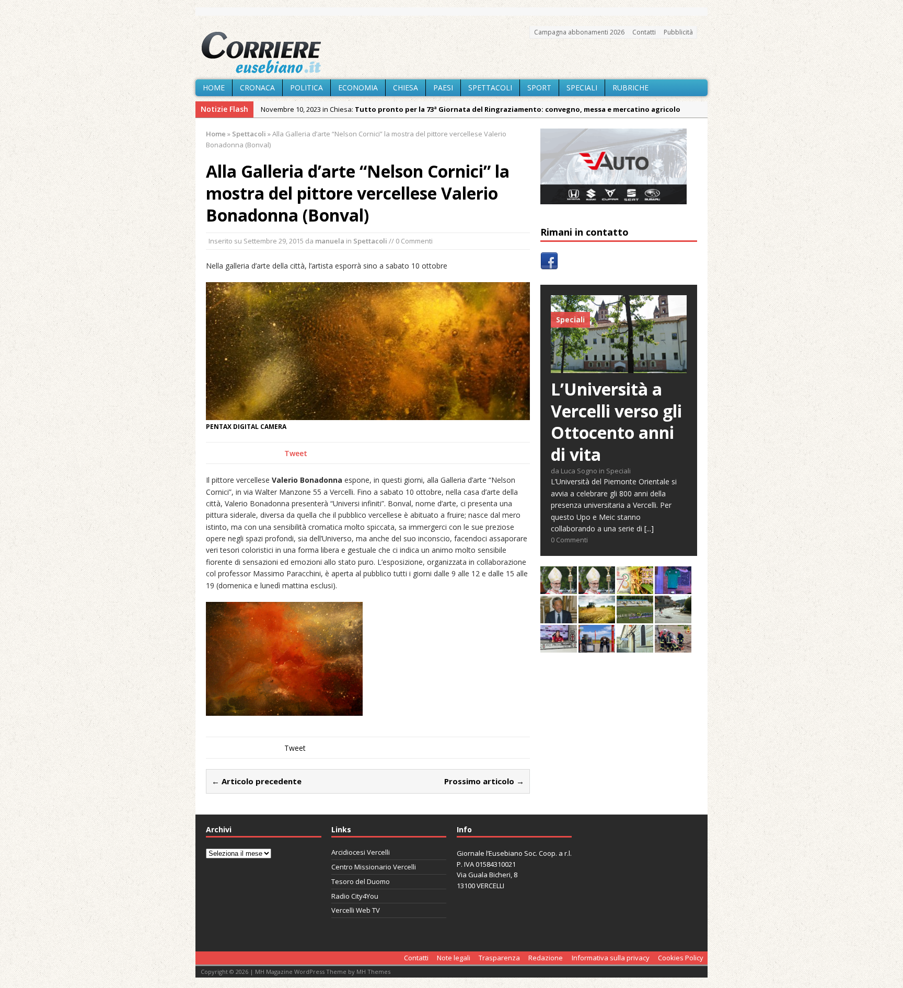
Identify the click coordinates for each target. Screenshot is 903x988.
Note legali (453, 957)
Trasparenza (499, 957)
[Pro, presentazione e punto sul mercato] (673, 588)
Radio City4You (354, 896)
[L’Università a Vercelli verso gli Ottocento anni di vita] (619, 367)
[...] (649, 528)
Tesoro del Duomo (360, 881)
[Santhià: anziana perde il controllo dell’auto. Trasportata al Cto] (673, 647)
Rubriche (630, 87)
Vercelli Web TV (355, 910)
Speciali (581, 87)
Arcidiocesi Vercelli (360, 852)
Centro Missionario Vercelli (373, 866)
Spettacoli (490, 87)
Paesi (443, 87)
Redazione (545, 957)
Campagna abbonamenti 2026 (579, 32)
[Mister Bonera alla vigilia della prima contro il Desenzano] (558, 647)
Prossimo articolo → (484, 781)
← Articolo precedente (257, 781)
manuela (329, 241)
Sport (539, 87)
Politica (306, 87)
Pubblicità (678, 32)
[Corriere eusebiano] (451, 52)
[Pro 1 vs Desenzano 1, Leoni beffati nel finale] (635, 617)
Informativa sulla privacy (611, 957)
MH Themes (373, 971)
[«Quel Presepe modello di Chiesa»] (596, 588)
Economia (358, 87)
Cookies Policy (680, 957)
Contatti (644, 32)
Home (214, 87)
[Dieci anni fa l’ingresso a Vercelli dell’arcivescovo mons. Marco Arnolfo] (558, 588)
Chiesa (405, 87)
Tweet (295, 453)
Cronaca (257, 87)
